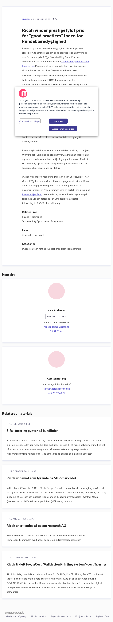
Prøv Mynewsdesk (61, 616)
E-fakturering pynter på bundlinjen (32, 431)
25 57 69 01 (56, 331)
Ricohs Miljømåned (32, 194)
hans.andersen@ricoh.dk (56, 326)
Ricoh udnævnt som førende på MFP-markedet (41, 478)
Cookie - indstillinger (29, 121)
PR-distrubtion (38, 616)
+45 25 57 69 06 (56, 393)
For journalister (83, 616)
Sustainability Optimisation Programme (42, 221)
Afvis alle (58, 121)
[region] (56, 111)
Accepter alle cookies (63, 128)
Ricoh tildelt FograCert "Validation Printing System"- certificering (56, 564)
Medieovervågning (16, 616)
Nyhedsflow (102, 616)
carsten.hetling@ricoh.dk (56, 388)
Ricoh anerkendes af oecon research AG (36, 526)
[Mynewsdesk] (14, 612)
